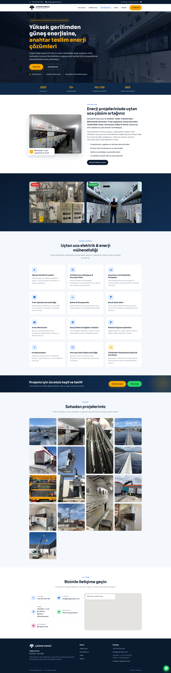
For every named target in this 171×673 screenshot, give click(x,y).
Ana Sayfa (81, 8)
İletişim (124, 8)
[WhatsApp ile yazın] (166, 668)
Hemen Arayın (117, 384)
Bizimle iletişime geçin (97, 162)
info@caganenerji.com (54, 2)
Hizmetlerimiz (105, 8)
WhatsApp (134, 384)
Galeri (116, 8)
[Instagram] (141, 2)
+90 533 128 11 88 (37, 2)
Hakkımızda (93, 8)
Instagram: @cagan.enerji (121, 661)
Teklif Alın (135, 8)
